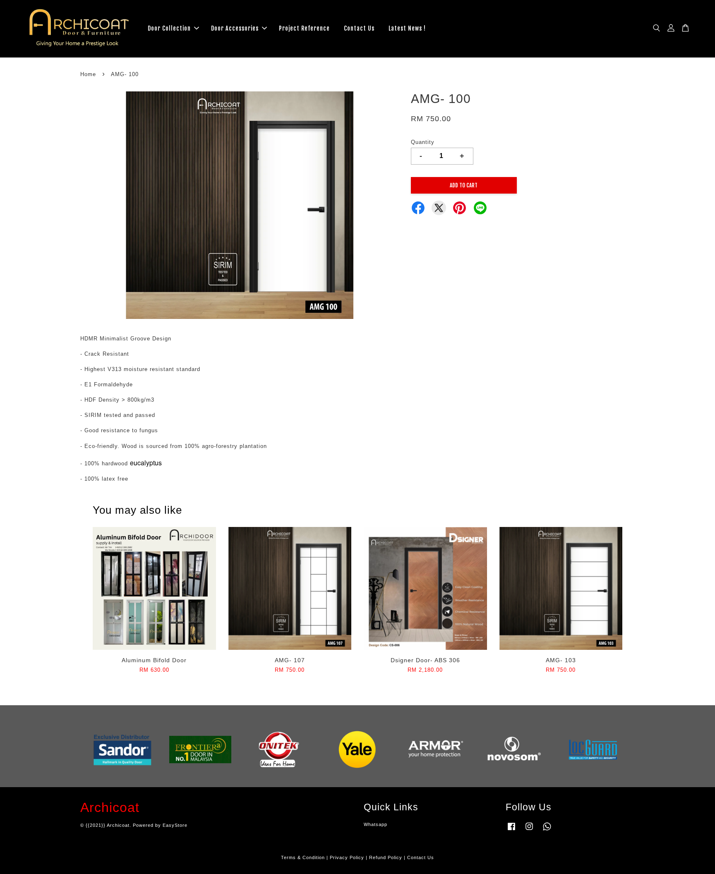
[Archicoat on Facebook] (511, 830)
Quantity (422, 142)
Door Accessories (235, 28)
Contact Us (359, 28)
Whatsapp (375, 824)
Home (88, 74)
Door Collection (169, 28)
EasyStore (175, 825)
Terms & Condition (303, 857)
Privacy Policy (347, 857)
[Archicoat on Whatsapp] (547, 830)
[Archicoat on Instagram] (529, 830)
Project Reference (304, 28)
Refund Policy (385, 857)
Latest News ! (407, 28)
